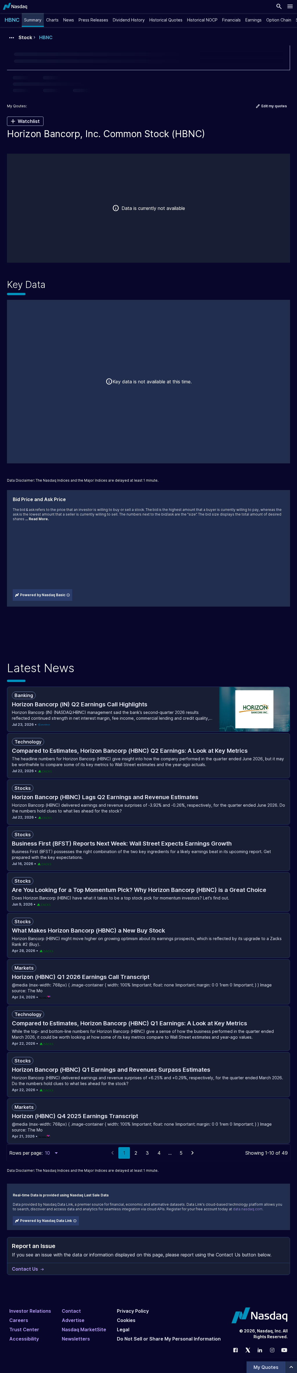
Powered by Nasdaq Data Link (46, 1220)
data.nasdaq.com (247, 1209)
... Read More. (37, 519)
